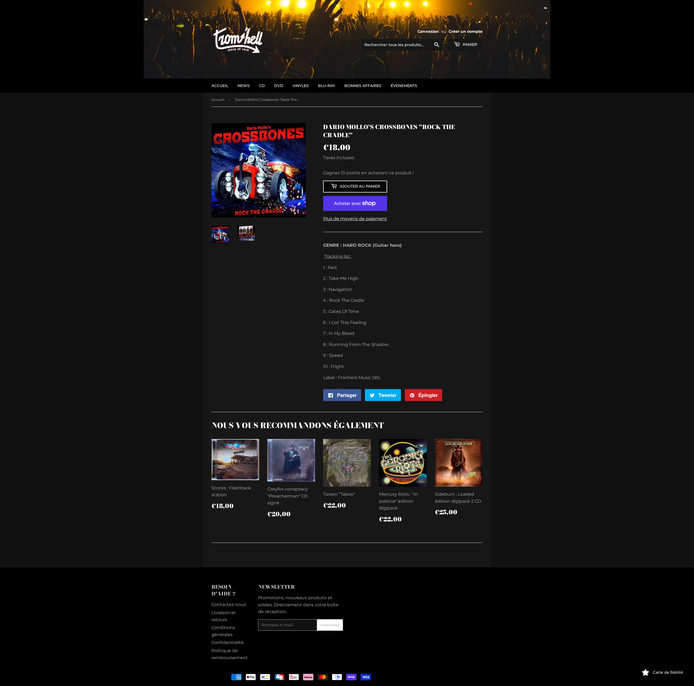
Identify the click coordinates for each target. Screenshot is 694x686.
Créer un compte (466, 31)
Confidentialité (227, 642)
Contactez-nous (228, 604)
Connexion (428, 31)
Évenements (404, 85)
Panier (469, 44)
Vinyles (301, 85)
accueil (219, 85)
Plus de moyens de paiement (355, 218)
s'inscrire (329, 625)
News (243, 85)
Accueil (217, 99)
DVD (278, 85)
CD (262, 85)
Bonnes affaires (362, 85)
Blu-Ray (326, 85)
